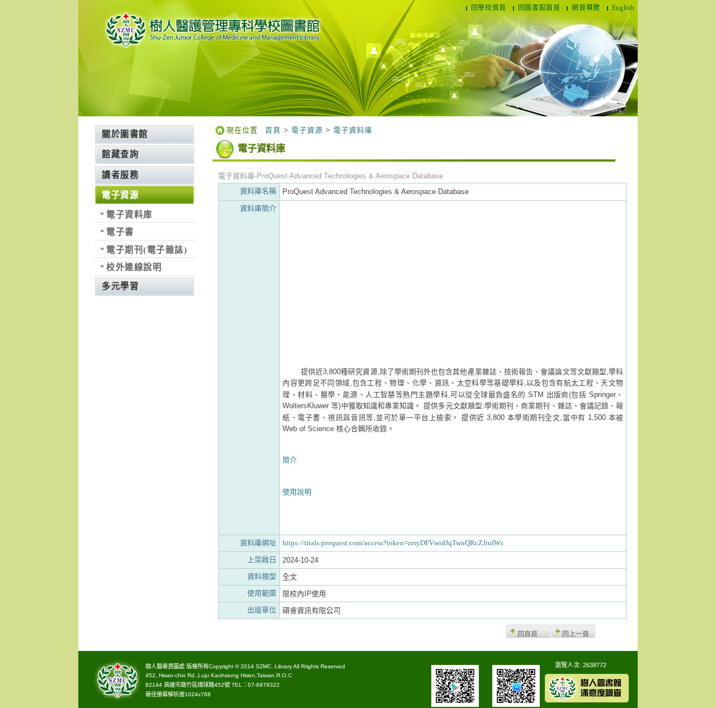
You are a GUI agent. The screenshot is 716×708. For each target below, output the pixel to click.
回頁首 (527, 634)
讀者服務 (120, 175)
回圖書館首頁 (539, 8)
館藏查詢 (120, 154)
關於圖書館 (125, 134)
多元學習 (120, 286)
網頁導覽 (586, 8)
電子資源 (120, 195)
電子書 (120, 232)
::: (93, 129)
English (623, 8)
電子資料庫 (129, 214)
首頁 (273, 130)
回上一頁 (575, 634)
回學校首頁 (488, 8)
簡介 (289, 460)
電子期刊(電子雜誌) (146, 249)
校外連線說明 (134, 267)
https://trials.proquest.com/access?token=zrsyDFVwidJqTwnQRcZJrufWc (393, 543)
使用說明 (297, 492)
